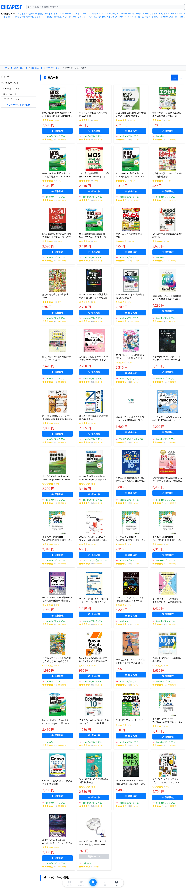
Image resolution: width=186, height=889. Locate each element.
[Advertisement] (93, 42)
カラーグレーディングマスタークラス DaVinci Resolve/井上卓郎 (167, 358)
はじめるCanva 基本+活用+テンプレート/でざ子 (56, 358)
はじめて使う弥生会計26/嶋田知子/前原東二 (93, 417)
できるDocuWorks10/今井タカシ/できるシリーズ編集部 (94, 722)
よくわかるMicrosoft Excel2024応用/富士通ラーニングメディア (167, 538)
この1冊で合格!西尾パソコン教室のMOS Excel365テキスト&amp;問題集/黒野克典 (94, 175)
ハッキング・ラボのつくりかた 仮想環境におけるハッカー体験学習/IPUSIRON (130, 599)
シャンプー (82, 16)
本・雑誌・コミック (12, 88)
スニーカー (174, 16)
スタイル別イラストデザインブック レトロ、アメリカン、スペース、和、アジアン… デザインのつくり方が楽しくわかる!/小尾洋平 (166, 781)
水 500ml (73, 16)
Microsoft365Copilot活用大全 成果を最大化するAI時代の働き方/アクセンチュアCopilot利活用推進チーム (94, 296)
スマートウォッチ (149, 13)
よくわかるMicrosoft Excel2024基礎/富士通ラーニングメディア (131, 538)
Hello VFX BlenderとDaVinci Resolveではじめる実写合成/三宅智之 (131, 782)
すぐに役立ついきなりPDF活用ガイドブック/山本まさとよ (94, 600)
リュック (97, 16)
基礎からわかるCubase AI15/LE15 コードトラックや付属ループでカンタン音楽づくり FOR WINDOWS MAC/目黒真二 (57, 841)
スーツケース (121, 16)
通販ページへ (94, 856)
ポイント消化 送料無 (16, 16)
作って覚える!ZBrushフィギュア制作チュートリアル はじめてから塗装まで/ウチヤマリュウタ (130, 661)
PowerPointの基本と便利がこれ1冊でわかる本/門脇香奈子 (93, 660)
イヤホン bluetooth (160, 16)
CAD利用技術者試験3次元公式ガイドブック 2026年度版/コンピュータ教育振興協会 (167, 479)
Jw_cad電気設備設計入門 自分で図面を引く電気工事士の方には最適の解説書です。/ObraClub (56, 235)
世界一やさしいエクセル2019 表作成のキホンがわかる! (166, 114)
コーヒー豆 (139, 16)
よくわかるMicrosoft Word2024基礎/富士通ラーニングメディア (167, 720)
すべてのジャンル (9, 83)
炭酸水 (41, 13)
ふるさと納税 (21, 13)
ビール (85, 13)
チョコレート (40, 16)
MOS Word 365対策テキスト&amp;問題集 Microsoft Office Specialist (57, 175)
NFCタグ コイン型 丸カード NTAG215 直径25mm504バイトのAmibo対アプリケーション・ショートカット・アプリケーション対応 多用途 (94, 843)
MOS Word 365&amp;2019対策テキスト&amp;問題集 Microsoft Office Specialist (131, 114)
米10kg (131, 13)
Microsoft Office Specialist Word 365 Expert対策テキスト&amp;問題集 (94, 478)
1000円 (138, 13)
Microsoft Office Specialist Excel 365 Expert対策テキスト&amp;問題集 (93, 235)
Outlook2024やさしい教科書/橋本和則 (166, 660)
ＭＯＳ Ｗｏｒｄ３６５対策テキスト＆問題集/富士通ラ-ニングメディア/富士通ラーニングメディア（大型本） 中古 (130, 419)
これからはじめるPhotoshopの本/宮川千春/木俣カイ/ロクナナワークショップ (166, 419)
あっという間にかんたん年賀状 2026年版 (93, 114)
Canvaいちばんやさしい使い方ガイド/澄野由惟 (57, 782)
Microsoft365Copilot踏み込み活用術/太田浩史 (130, 296)
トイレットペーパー (62, 13)
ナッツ (65, 16)
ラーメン (174, 13)
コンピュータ (9, 93)
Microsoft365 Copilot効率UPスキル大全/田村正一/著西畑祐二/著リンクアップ (57, 599)
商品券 (50, 16)
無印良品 (58, 16)
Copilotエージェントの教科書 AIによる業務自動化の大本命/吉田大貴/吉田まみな (166, 297)
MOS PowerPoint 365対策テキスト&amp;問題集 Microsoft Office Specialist (57, 114)
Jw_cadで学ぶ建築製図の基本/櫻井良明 (166, 235)
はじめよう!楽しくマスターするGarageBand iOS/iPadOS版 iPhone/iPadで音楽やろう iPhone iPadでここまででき (56, 417)
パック (147, 16)
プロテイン (76, 13)
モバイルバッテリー (109, 13)
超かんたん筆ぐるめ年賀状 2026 (55, 296)
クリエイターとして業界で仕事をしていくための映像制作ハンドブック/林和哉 (166, 600)
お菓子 (31, 13)
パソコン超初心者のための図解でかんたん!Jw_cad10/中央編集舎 (130, 479)
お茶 (104, 16)
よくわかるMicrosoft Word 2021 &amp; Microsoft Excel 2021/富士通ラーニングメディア (57, 478)
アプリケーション (13, 99)
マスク (130, 16)
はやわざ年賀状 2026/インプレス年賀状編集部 (167, 175)
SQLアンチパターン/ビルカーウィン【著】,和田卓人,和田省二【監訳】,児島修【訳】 (94, 538)
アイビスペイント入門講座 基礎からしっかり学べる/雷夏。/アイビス (130, 357)
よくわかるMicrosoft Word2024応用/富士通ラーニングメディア (57, 538)
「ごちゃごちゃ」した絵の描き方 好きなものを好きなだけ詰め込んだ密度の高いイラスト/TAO (56, 660)
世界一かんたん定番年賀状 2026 (129, 235)
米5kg (47, 13)
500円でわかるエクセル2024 (129, 719)
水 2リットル (163, 13)
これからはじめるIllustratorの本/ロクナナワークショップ (94, 358)
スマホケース (94, 13)
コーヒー (123, 13)
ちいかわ (30, 16)
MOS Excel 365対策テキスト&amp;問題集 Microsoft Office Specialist (130, 175)
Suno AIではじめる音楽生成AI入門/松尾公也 (93, 781)
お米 (90, 16)
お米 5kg (110, 16)
